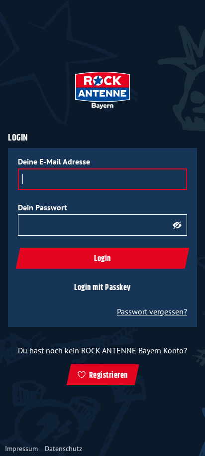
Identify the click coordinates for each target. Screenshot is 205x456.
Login (102, 259)
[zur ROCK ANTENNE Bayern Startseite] (102, 90)
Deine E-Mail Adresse (54, 161)
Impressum (21, 448)
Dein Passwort (42, 207)
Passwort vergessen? (152, 311)
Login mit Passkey (102, 288)
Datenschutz (63, 448)
